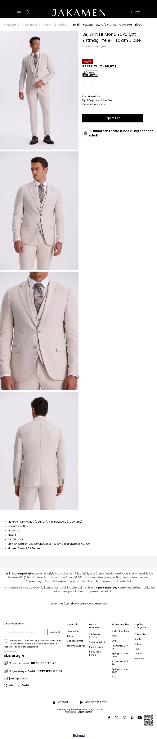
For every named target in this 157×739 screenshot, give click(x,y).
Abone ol (55, 631)
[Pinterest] (132, 718)
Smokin (138, 639)
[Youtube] (140, 718)
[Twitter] (117, 718)
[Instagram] (124, 718)
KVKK (114, 636)
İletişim (70, 636)
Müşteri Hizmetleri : (33, 663)
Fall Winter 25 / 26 (120, 663)
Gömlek (138, 653)
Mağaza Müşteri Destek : (36, 671)
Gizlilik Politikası (120, 631)
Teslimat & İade (97, 642)
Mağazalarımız (75, 640)
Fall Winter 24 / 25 (120, 647)
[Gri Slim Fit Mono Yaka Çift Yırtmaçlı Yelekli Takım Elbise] (84, 85)
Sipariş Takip (96, 647)
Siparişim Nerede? (107, 587)
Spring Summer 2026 (120, 671)
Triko (136, 649)
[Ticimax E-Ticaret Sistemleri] (78, 736)
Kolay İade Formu (95, 653)
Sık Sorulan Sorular (95, 636)
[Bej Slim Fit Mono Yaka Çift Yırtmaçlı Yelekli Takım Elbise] (90, 85)
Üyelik (115, 640)
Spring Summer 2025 (120, 655)
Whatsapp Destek (19, 685)
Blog (114, 677)
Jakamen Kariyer (76, 645)
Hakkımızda (73, 631)
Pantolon (139, 658)
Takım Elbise (141, 634)
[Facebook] (109, 718)
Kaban (137, 644)
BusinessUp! (85, 711)
